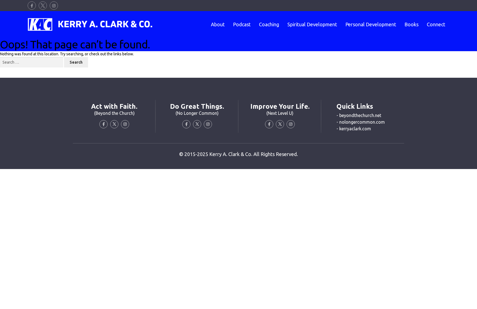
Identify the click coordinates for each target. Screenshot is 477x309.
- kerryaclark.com (353, 128)
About (218, 24)
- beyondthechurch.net (358, 115)
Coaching (269, 24)
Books (411, 24)
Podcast (242, 24)
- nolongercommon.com (360, 122)
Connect (436, 24)
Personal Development (370, 24)
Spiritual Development (312, 24)
